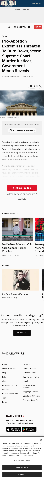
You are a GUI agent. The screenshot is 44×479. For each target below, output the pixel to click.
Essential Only (22, 467)
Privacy (5, 402)
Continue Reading (22, 188)
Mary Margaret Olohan (11, 76)
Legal (25, 381)
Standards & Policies (31, 396)
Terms (4, 398)
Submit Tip (22, 333)
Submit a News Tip (30, 400)
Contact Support (30, 368)
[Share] (39, 86)
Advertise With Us (9, 385)
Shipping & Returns (30, 392)
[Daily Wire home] (22, 27)
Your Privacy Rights (31, 377)
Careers (26, 364)
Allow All (22, 474)
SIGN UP (38, 27)
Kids (4, 377)
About (4, 381)
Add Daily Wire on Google (24, 130)
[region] (22, 457)
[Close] (41, 440)
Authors (5, 389)
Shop (4, 373)
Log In (22, 198)
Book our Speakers (10, 394)
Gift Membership (30, 373)
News (4, 364)
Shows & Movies (9, 368)
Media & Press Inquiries (29, 386)
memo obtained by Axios (27, 169)
